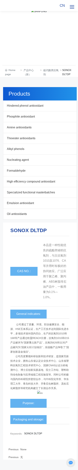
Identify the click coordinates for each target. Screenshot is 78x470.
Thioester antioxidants (21, 138)
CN (62, 5)
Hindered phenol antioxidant (25, 105)
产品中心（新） (29, 72)
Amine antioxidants (19, 127)
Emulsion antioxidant (20, 203)
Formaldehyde (16, 170)
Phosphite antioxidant (21, 116)
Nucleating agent (18, 159)
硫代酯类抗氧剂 (51, 72)
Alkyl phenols (15, 148)
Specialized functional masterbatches (31, 192)
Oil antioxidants (17, 213)
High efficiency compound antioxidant (31, 181)
